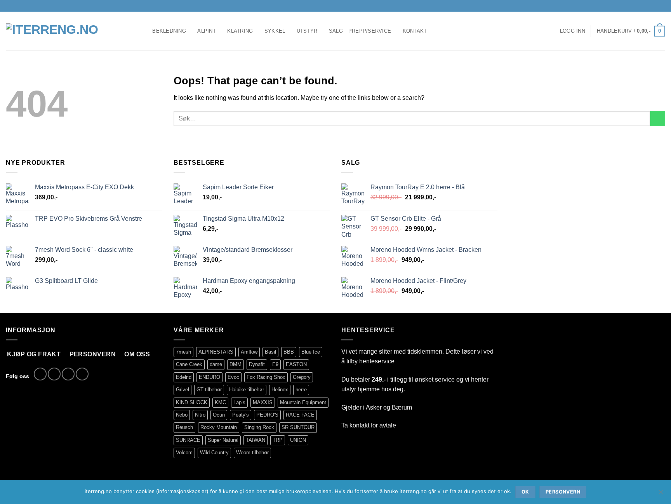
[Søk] (144, 31)
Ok (525, 492)
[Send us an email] (654, 6)
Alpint (206, 31)
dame (216, 364)
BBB (288, 352)
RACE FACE (300, 415)
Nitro (200, 415)
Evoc (233, 377)
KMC (220, 402)
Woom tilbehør (252, 452)
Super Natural (223, 440)
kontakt (359, 425)
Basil (270, 352)
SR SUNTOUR (298, 427)
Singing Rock (259, 427)
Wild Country (214, 452)
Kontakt (415, 31)
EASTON (296, 364)
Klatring (240, 31)
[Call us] (661, 6)
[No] (660, 494)
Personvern (563, 492)
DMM (235, 364)
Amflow (249, 352)
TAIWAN (255, 440)
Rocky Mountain (218, 427)
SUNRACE (188, 440)
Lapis (239, 402)
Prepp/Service (369, 31)
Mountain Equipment (303, 402)
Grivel (182, 389)
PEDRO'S (267, 415)
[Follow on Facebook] (639, 6)
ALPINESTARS (215, 352)
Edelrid (183, 377)
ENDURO (209, 377)
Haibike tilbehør (246, 389)
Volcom (184, 452)
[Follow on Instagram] (646, 6)
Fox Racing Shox (266, 377)
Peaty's (240, 415)
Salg (336, 31)
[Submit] (657, 118)
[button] (572, 31)
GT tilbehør (209, 389)
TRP (278, 440)
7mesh (183, 352)
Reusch (184, 427)
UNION (298, 440)
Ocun (219, 415)
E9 (275, 364)
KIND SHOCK (191, 402)
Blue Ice (310, 352)
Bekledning (169, 31)
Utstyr (307, 31)
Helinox (279, 389)
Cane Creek (189, 364)
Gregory (302, 377)
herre (301, 389)
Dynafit (257, 364)
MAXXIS (263, 402)
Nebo (182, 415)
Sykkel (274, 31)
